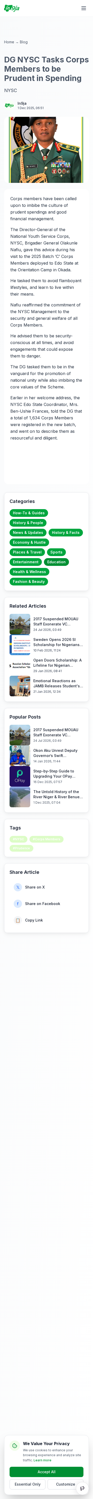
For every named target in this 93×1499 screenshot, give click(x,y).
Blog (24, 42)
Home (9, 42)
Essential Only (28, 1484)
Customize (65, 1484)
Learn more (42, 1460)
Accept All (47, 1472)
